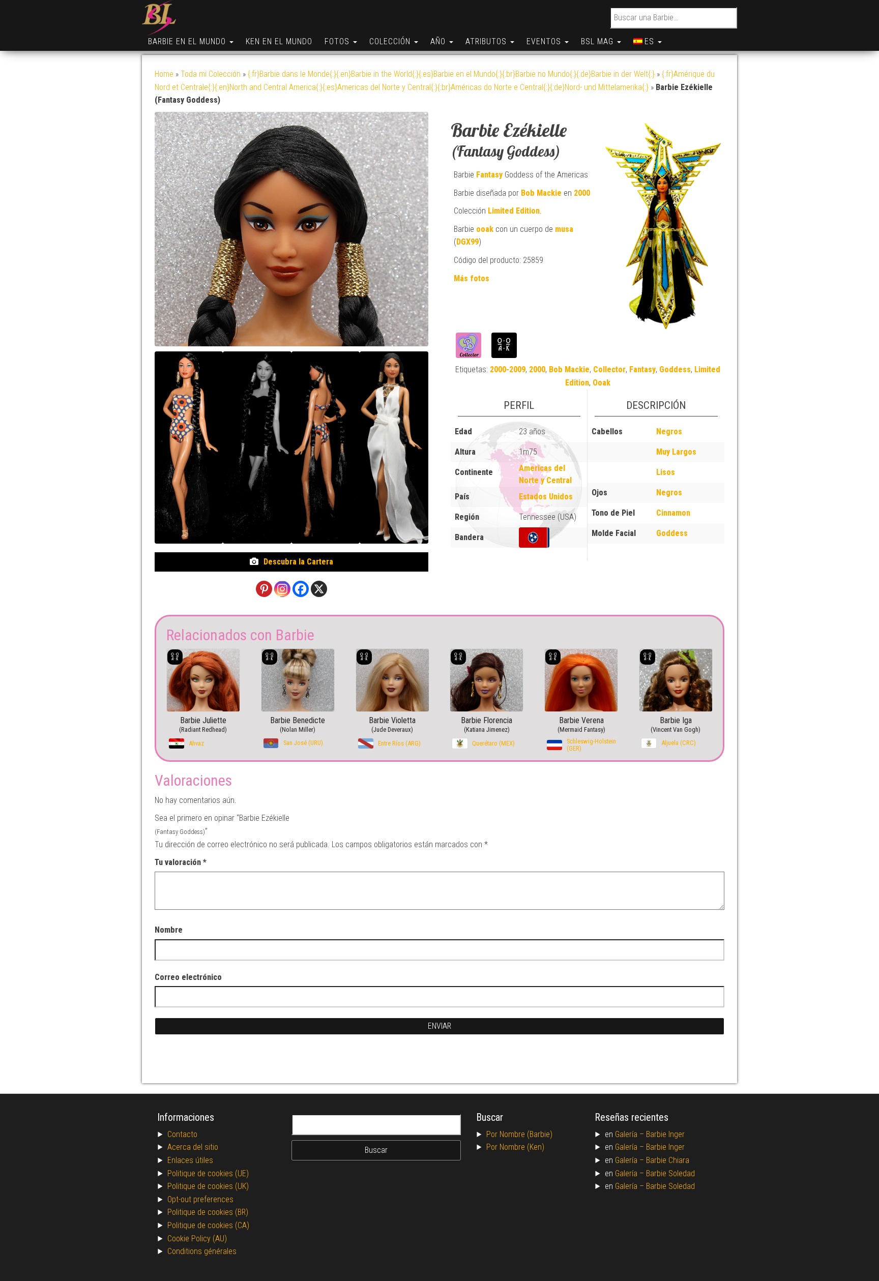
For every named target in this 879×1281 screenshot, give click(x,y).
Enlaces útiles (190, 1160)
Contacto (182, 1134)
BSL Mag (598, 41)
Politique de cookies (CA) (208, 1225)
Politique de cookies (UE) (208, 1173)
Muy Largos (676, 452)
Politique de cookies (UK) (208, 1186)
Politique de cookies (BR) (207, 1212)
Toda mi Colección (211, 74)
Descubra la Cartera (298, 562)
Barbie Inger (665, 1134)
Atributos (487, 41)
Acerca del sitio (192, 1147)
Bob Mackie (541, 193)
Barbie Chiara (667, 1160)
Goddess (675, 369)
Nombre (169, 930)
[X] (319, 589)
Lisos (665, 472)
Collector (609, 369)
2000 (582, 193)
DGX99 (467, 242)
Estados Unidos (546, 496)
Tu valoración (181, 862)
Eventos (545, 41)
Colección (391, 41)
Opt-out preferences (200, 1199)
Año (439, 41)
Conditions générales (202, 1251)
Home (164, 74)
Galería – (630, 1134)
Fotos (338, 41)
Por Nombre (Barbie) (519, 1134)
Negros (669, 431)
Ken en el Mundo (279, 41)
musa (564, 229)
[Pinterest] (264, 589)
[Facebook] (300, 589)
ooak (484, 229)
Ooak (601, 383)
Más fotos (471, 278)
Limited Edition (514, 211)
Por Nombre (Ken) (515, 1147)
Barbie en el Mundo (188, 41)
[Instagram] (282, 589)
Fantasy (489, 175)
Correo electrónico (188, 977)
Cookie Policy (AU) (197, 1238)
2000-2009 (507, 369)
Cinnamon (673, 513)
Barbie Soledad (670, 1173)
